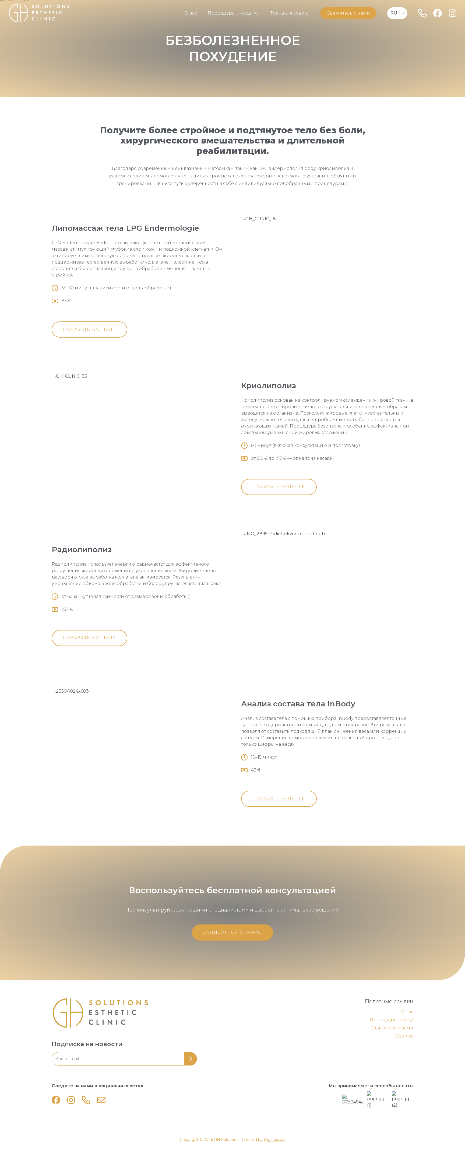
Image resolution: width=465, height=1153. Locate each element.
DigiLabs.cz (274, 1139)
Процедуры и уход (229, 13)
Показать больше (89, 329)
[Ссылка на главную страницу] (138, 1013)
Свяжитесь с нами (348, 13)
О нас (190, 13)
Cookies (404, 1036)
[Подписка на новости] (124, 1059)
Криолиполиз (268, 385)
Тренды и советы (289, 13)
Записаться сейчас (232, 932)
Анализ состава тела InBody (298, 703)
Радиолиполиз (82, 549)
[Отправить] (190, 1059)
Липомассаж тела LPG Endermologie (125, 228)
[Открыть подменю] (256, 13)
